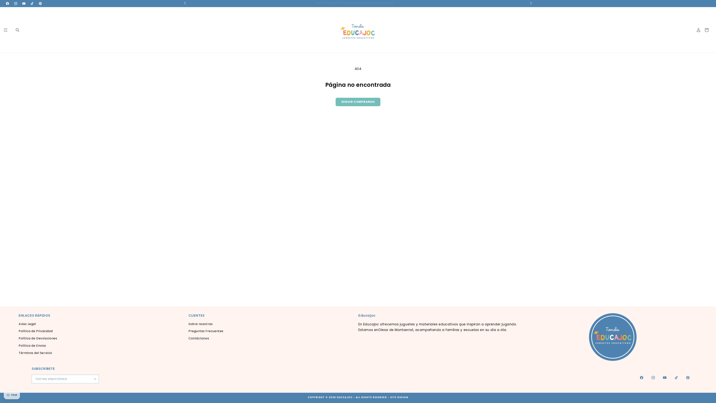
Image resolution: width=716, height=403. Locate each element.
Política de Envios (32, 345)
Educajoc (345, 397)
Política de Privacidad (36, 331)
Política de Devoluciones (38, 338)
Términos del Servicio (35, 353)
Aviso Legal (27, 324)
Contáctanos (199, 338)
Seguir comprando (358, 102)
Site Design (399, 397)
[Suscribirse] (94, 379)
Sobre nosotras (201, 324)
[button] (17, 30)
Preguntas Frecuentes (206, 331)
